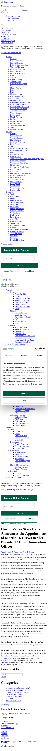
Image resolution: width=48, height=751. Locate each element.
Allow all (24, 394)
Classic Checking (16, 138)
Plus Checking (15, 140)
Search (25, 10)
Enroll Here (29, 271)
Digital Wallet (15, 190)
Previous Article (7, 658)
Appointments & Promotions (11, 552)
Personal (9, 57)
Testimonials (14, 223)
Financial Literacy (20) (14, 696)
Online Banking (16, 113)
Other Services (15, 177)
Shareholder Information (19, 230)
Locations (4, 721)
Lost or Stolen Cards (8, 34)
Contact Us (10, 20)
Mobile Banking (16, 117)
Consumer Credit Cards (19, 105)
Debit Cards (14, 144)
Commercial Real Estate (19, 163)
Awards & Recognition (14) (16, 690)
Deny (24, 400)
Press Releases (15, 217)
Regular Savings (16, 80)
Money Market (15, 88)
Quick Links (12, 18)
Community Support (17, 225)
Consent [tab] (8, 355)
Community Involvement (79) (16, 692)
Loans (12, 92)
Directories (14, 236)
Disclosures (14, 207)
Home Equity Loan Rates (19, 107)
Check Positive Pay (17, 188)
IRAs (12, 86)
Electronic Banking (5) (14, 694)
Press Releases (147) (13, 701)
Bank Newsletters (16, 221)
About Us (13, 219)
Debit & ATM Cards (17, 73)
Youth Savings (15, 82)
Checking (13, 59)
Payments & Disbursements (20, 173)
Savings (13, 77)
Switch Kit (5, 36)
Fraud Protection (7, 43)
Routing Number (7, 30)
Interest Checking (16, 63)
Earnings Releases (17, 232)
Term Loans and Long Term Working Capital (27, 159)
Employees (14, 238)
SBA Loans (14, 165)
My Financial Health (17, 130)
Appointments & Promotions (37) (18, 688)
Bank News (14, 215)
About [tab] (39, 355)
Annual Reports (16, 234)
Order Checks (6, 32)
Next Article (5, 662)
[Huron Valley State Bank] (11, 53)
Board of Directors (17, 240)
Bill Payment (15, 115)
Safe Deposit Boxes (17, 125)
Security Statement (17, 211)
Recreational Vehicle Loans (20, 102)
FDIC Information (7, 728)
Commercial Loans (17, 155)
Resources (9, 192)
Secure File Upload (8, 41)
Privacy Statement (17, 209)
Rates (12, 75)
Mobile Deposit (16, 121)
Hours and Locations (13, 16)
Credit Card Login (7, 28)
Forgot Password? (11, 271)
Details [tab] (24, 355)
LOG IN (19, 265)
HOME (4, 524)
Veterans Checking (17, 67)
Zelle (12, 127)
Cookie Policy (15, 213)
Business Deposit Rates (18, 150)
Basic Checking (16, 61)
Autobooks (14, 171)
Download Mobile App (9, 724)
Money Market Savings (18, 148)
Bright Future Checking (19, 65)
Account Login (6, 244)
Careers (13, 227)
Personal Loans (16, 100)
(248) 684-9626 (6, 280)
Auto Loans (14, 98)
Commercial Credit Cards (19, 167)
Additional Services (17, 111)
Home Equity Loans (17, 96)
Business (9, 132)
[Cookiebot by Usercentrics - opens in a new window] (35, 349)
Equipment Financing (18, 161)
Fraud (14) (9, 699)
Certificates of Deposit (18, 84)
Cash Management (17, 169)
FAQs (12, 119)
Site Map (4, 726)
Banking (13, 134)
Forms (12, 198)
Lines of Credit (15, 157)
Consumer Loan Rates (18, 109)
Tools (12, 194)
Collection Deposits (17, 175)
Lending (13, 152)
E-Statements (15, 123)
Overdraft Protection (17, 69)
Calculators (5, 39)
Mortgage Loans (16, 94)
